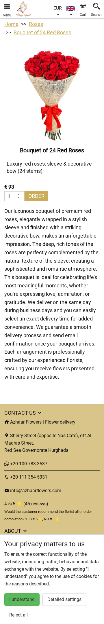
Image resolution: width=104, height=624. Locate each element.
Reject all (18, 615)
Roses (36, 24)
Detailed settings (64, 599)
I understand (22, 599)
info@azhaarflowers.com (35, 490)
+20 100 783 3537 (28, 463)
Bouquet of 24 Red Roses (42, 32)
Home (11, 24)
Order (36, 196)
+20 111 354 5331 (28, 477)
